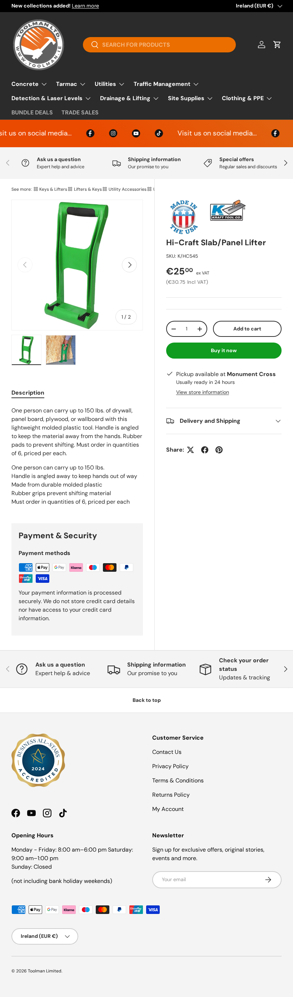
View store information (202, 392)
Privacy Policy (170, 766)
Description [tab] (27, 392)
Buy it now (224, 350)
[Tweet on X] (190, 450)
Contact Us (167, 752)
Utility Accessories (127, 189)
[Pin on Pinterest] (219, 450)
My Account (168, 809)
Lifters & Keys (88, 189)
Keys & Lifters (53, 189)
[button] (277, 44)
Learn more (85, 5)
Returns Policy (171, 794)
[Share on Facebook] (205, 450)
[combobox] (159, 44)
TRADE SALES (80, 112)
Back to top (147, 700)
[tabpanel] (77, 456)
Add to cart (247, 328)
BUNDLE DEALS (32, 112)
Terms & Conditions (178, 780)
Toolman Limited (44, 971)
